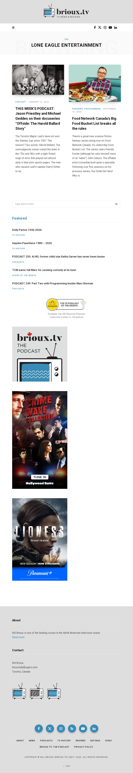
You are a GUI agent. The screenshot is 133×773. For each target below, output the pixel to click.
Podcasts (18, 262)
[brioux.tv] (66, 12)
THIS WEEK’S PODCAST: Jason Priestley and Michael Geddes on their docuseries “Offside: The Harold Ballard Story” (38, 119)
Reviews (80, 740)
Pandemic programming (86, 109)
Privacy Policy (83, 747)
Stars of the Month (24, 275)
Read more (18, 637)
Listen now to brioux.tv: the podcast (66, 317)
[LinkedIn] (94, 728)
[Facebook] (39, 728)
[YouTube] (83, 728)
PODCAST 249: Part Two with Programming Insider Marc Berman (52, 283)
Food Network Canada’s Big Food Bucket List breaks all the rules (94, 123)
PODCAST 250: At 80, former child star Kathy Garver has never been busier (58, 256)
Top (67, 766)
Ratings (95, 740)
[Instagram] (61, 728)
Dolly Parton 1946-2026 (27, 229)
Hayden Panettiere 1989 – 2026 (32, 243)
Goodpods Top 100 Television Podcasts (66, 314)
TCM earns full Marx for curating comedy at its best (44, 270)
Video (108, 740)
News (32, 740)
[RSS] (72, 728)
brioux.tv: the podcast (54, 747)
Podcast (20, 102)
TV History (18, 235)
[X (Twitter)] (50, 728)
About (20, 740)
